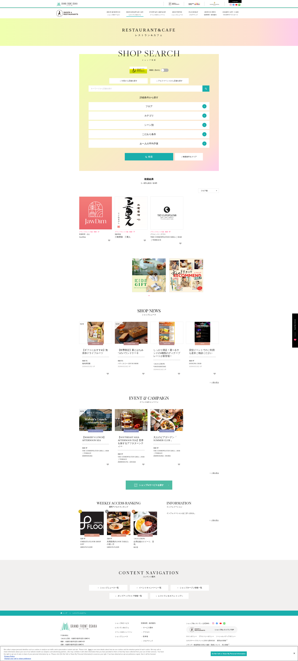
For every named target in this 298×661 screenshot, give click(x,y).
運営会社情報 (221, 640)
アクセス (146, 632)
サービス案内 (148, 628)
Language (235, 1)
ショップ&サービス (122, 623)
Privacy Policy (9, 656)
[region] (149, 653)
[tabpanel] (149, 275)
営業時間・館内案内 (148, 623)
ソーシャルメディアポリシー (226, 636)
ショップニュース (121, 636)
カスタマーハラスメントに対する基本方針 (200, 640)
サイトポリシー (191, 636)
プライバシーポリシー (206, 636)
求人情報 (225, 645)
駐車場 (145, 636)
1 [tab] (149, 296)
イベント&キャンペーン (123, 632)
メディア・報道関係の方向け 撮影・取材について (203, 645)
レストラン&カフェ (122, 628)
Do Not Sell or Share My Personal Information (229, 654)
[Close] (294, 653)
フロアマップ (148, 641)
